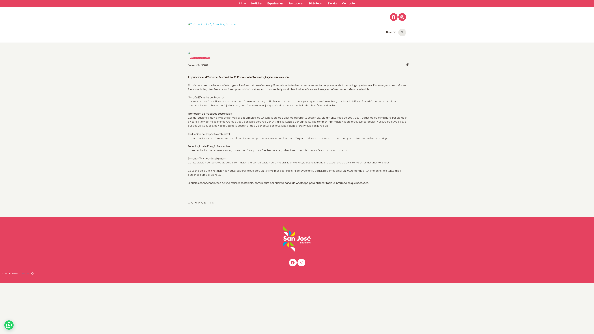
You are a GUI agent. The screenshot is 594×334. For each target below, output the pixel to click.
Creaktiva (24, 273)
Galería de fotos (200, 58)
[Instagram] (402, 17)
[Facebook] (394, 17)
